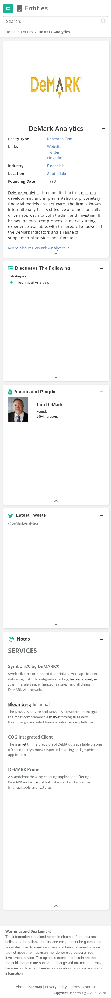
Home (10, 31)
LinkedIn (55, 157)
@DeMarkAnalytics (23, 523)
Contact (89, 986)
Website (54, 146)
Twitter (53, 152)
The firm (75, 203)
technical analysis (84, 679)
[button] (56, 268)
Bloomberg (19, 704)
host (36, 782)
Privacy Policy (56, 986)
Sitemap (35, 986)
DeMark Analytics (24, 192)
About (21, 986)
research (87, 192)
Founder (42, 411)
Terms (75, 986)
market (55, 717)
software (57, 203)
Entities (27, 31)
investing (87, 215)
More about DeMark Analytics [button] (37, 248)
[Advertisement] (55, 847)
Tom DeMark (49, 404)
